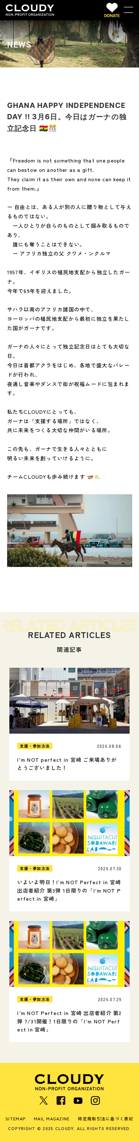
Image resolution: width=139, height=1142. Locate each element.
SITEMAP (15, 1119)
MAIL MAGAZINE (52, 1119)
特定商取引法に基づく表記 (105, 1119)
